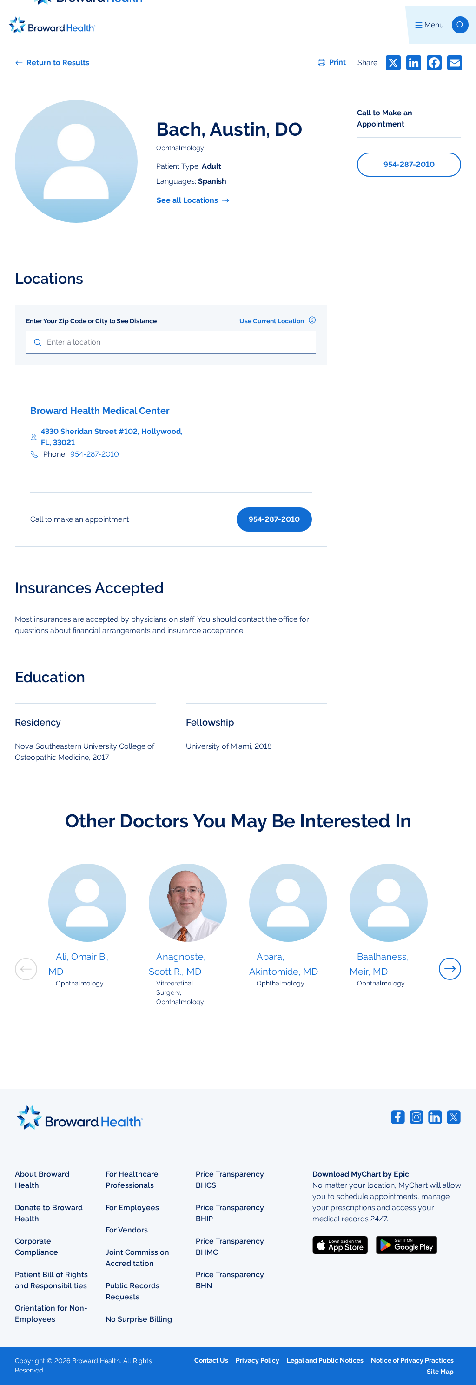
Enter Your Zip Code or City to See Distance (91, 321)
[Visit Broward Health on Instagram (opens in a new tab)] (416, 1117)
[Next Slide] (450, 969)
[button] (460, 24)
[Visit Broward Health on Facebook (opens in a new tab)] (397, 1117)
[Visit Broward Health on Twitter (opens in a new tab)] (453, 1117)
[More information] (312, 320)
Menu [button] (434, 24)
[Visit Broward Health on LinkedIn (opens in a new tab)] (435, 1117)
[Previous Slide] (26, 969)
